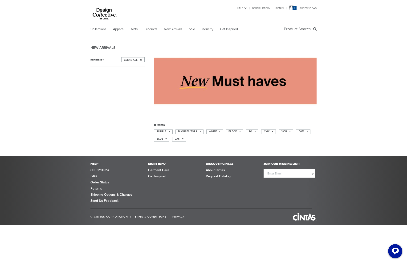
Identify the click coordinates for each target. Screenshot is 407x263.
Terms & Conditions (150, 216)
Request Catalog (218, 176)
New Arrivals (173, 29)
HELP (240, 8)
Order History (261, 8)
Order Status (99, 182)
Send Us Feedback (104, 200)
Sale (192, 29)
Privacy (178, 216)
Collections (98, 29)
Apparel (118, 29)
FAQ (93, 176)
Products (150, 29)
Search (298, 29)
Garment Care (158, 170)
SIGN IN (280, 8)
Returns (96, 188)
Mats (134, 29)
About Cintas (215, 170)
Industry (207, 29)
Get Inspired (229, 29)
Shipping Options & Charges (111, 194)
